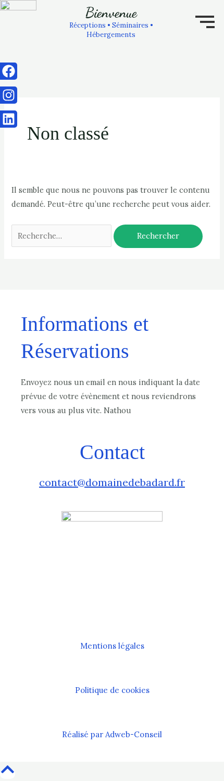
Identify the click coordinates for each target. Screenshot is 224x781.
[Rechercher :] (62, 236)
